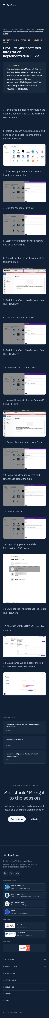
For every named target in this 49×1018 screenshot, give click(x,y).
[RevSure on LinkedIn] (5, 873)
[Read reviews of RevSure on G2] (24, 948)
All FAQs (34, 819)
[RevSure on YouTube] (17, 873)
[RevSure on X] (11, 873)
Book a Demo (17, 819)
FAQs (5, 30)
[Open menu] (43, 5)
